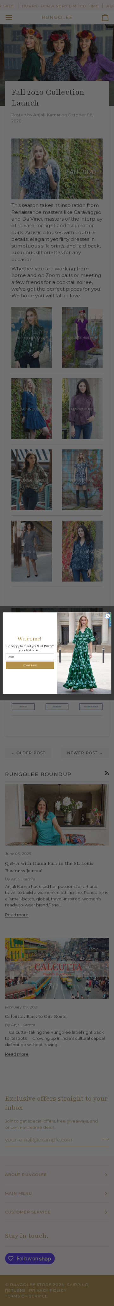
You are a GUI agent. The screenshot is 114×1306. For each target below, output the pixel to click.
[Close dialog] (107, 616)
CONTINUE (30, 665)
